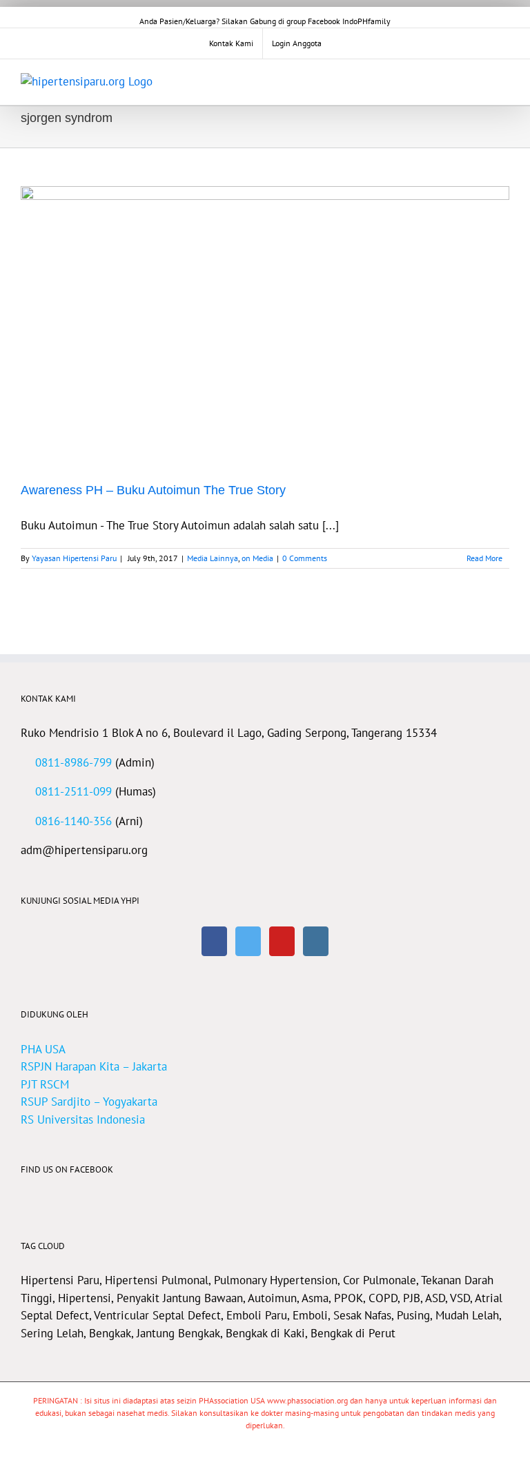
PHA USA (43, 1049)
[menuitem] (231, 43)
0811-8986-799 (73, 762)
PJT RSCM (45, 1084)
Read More (484, 558)
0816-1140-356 (73, 821)
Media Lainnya (212, 558)
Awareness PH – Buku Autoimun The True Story (153, 490)
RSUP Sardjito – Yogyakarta (89, 1101)
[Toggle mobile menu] (503, 80)
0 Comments (304, 558)
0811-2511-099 (73, 791)
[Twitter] (248, 941)
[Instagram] (315, 941)
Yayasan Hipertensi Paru (74, 558)
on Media (257, 558)
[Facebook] (214, 941)
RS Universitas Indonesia (83, 1119)
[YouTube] (282, 941)
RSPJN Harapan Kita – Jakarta (94, 1066)
